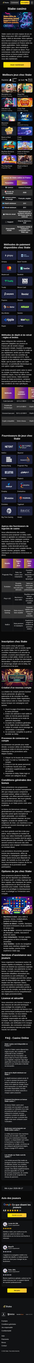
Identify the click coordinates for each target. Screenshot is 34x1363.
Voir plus (17, 1290)
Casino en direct (14, 80)
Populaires (5, 80)
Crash (22, 80)
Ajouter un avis (17, 1215)
